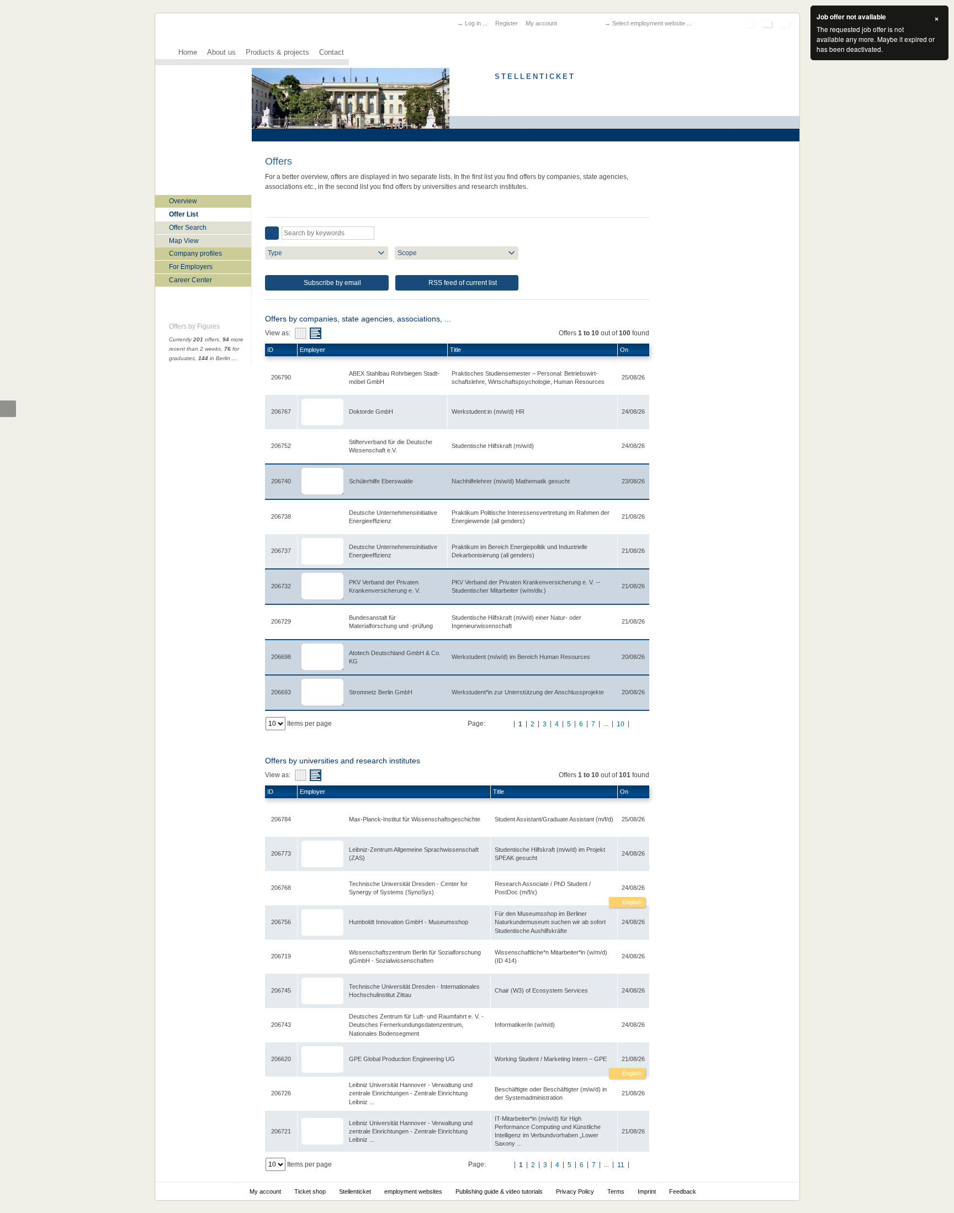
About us (221, 52)
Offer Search (187, 227)
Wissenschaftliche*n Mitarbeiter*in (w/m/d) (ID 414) (551, 956)
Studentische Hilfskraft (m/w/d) (493, 445)
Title (455, 349)
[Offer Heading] (315, 333)
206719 (281, 956)
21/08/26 (633, 1059)
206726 (281, 1093)
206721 (281, 1131)
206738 (281, 516)
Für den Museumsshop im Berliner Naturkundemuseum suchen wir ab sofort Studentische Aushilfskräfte (550, 922)
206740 (281, 481)
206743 (281, 1024)
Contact (331, 52)
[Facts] (300, 333)
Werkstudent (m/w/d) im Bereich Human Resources (521, 656)
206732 (281, 586)
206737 (281, 550)
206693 (281, 692)
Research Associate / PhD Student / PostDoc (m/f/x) (543, 887)
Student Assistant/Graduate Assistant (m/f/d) (554, 819)
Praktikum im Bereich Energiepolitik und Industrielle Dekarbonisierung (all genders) (519, 551)
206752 (281, 445)
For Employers (191, 267)
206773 (281, 853)
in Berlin (214, 358)
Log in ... (476, 23)
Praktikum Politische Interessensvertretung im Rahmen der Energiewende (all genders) (531, 516)
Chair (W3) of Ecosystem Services (541, 990)
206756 (281, 922)
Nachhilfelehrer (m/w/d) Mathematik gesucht (511, 481)
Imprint (647, 1191)
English (631, 902)
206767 (281, 411)
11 (620, 1165)
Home (187, 52)
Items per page (309, 723)
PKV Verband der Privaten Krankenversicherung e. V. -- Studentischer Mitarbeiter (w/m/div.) (526, 586)
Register (506, 23)
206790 (281, 377)
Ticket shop (310, 1191)
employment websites (413, 1191)
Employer (312, 349)
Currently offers (194, 339)
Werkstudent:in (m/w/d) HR (488, 411)
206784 (281, 819)
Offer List (183, 214)
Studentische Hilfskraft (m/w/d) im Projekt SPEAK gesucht (550, 853)
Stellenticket (355, 1191)
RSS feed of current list (462, 283)
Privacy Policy (575, 1191)
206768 (281, 887)
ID (270, 349)
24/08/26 (633, 887)
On (624, 349)
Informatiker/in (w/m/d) (525, 1024)
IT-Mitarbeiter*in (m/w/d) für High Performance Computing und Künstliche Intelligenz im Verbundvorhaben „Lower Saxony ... (548, 1131)
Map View (184, 241)
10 (620, 724)
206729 (281, 621)
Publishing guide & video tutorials (499, 1191)
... (234, 358)
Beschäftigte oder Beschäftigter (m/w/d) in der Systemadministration (551, 1093)
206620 (281, 1059)
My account (541, 23)
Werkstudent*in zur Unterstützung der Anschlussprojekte (528, 692)
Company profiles (195, 253)
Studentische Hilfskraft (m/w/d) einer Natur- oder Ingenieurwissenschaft (516, 621)
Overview (183, 201)
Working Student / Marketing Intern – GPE (551, 1059)
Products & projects (277, 52)
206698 (281, 656)
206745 (281, 990)
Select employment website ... (652, 23)
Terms (615, 1191)
